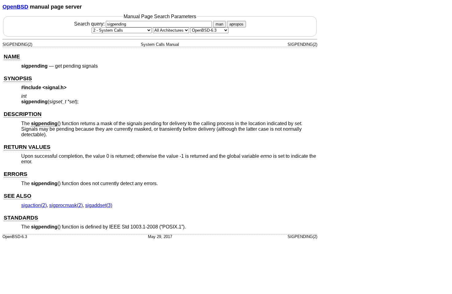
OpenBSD (15, 7)
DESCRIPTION (23, 114)
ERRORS (15, 174)
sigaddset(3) (98, 205)
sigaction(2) (34, 205)
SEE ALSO (17, 196)
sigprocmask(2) (66, 205)
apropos (236, 24)
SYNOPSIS (18, 78)
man (219, 24)
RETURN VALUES (27, 147)
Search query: (90, 23)
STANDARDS (21, 218)
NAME (12, 57)
